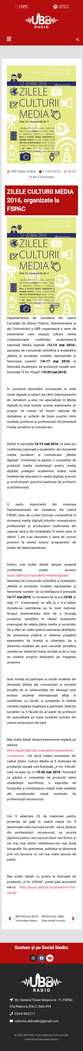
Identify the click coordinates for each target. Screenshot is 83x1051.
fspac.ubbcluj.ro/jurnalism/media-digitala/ (38, 575)
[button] (9, 39)
